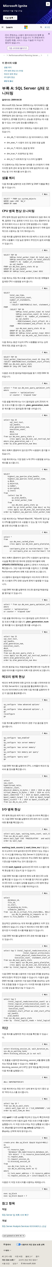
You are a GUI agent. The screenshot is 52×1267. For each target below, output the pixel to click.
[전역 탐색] (2, 27)
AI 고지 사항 (7, 1256)
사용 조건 (6, 1263)
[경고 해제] (48, 4)
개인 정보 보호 (8, 1260)
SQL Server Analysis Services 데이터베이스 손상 (24, 1226)
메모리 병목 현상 (10, 74)
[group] (26, 263)
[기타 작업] (48, 55)
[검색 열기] (41, 27)
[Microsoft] (26, 27)
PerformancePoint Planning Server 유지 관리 (24, 55)
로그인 (47, 27)
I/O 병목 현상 (9, 77)
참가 (37, 1256)
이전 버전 (18, 1256)
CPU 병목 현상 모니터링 (13, 70)
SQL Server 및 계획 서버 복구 (15, 1214)
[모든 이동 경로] (4, 55)
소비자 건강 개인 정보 (27, 1260)
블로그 (28, 1256)
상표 (14, 1263)
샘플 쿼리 (8, 67)
